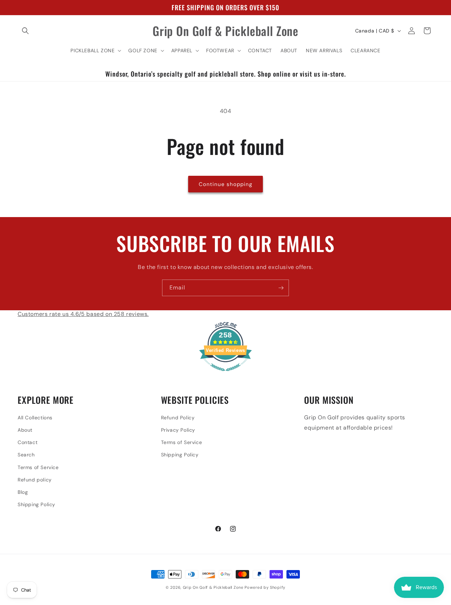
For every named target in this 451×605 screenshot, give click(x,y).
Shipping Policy (36, 504)
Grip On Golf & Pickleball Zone (213, 587)
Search (26, 454)
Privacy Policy (178, 429)
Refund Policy (178, 417)
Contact (27, 442)
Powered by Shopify (265, 587)
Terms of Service (38, 467)
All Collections (35, 417)
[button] (25, 30)
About (25, 429)
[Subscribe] (281, 288)
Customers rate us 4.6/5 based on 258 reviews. (83, 314)
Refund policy (35, 479)
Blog (23, 492)
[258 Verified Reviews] (225, 375)
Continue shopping (225, 184)
